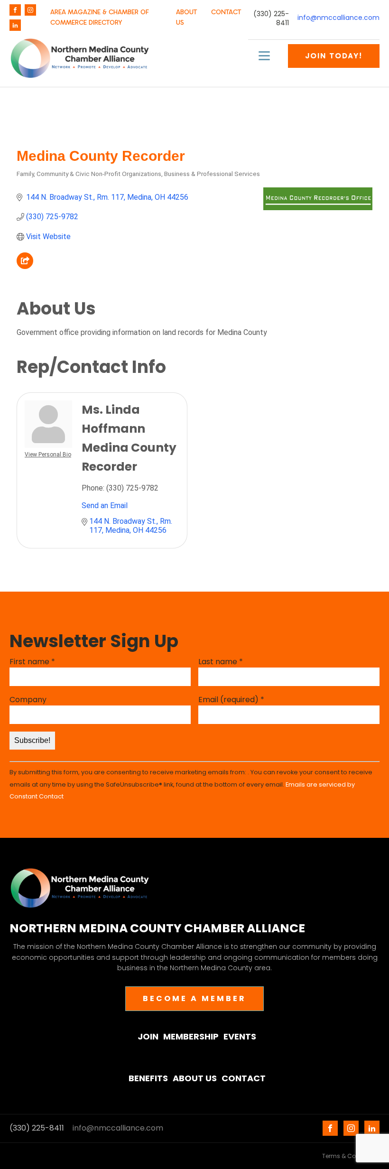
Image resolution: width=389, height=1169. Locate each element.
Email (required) (231, 699)
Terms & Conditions (351, 1156)
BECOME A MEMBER (194, 998)
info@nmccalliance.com (338, 17)
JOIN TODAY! (333, 55)
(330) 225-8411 (271, 18)
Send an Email (105, 505)
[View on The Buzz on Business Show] (25, 266)
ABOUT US (186, 17)
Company (27, 699)
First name (32, 661)
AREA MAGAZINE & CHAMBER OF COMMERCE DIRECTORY (99, 17)
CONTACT (226, 12)
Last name (220, 661)
